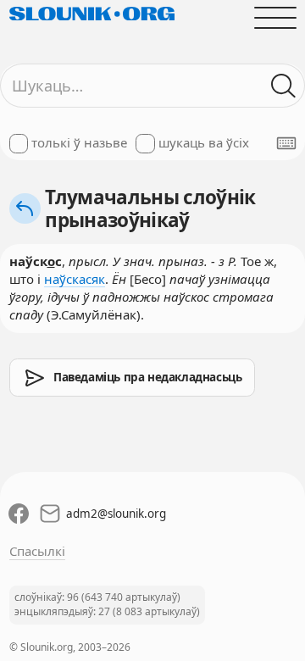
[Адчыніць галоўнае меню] (275, 17)
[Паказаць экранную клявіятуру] (286, 143)
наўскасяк (74, 278)
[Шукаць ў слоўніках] (283, 86)
